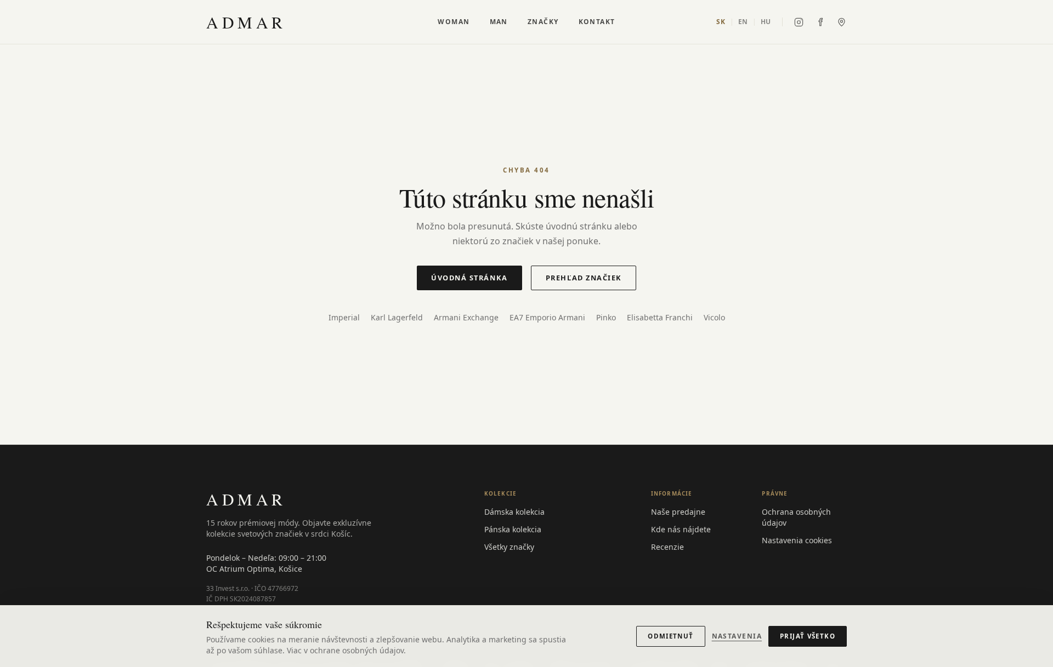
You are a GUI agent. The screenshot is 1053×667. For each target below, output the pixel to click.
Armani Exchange (466, 317)
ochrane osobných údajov (357, 650)
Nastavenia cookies (797, 540)
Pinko (606, 317)
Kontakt (597, 22)
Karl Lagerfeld (397, 317)
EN (743, 22)
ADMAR (246, 22)
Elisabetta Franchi (660, 317)
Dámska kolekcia (514, 512)
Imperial (344, 317)
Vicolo (714, 317)
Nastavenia (737, 636)
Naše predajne (678, 512)
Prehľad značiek (584, 278)
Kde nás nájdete (681, 529)
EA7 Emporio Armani (547, 317)
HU (766, 22)
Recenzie (667, 547)
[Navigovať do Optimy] (841, 22)
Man (499, 22)
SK (720, 22)
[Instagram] (799, 22)
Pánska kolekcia (512, 529)
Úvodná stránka (469, 278)
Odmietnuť (670, 636)
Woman (453, 22)
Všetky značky (509, 547)
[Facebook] (820, 22)
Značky (543, 22)
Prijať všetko (807, 636)
